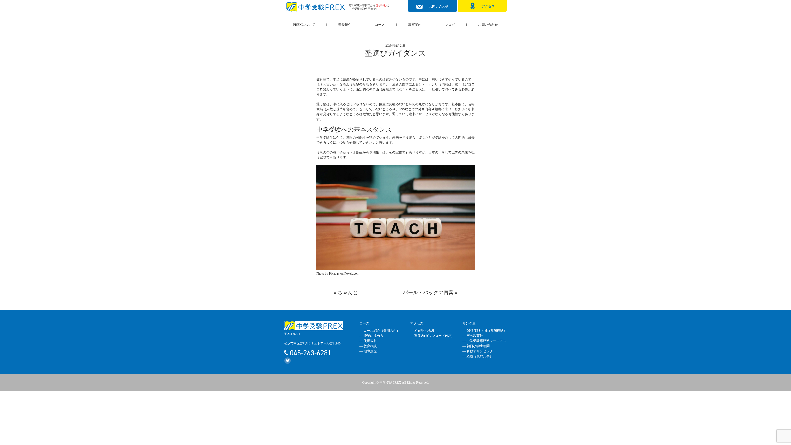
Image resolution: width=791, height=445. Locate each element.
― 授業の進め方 (371, 335)
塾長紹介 (344, 24)
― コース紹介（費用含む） (379, 330)
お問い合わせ (488, 24)
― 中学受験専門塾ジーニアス (484, 341)
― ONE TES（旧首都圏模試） (484, 330)
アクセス (416, 323)
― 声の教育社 (472, 335)
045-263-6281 (309, 353)
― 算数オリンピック (477, 351)
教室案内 (414, 24)
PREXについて (304, 24)
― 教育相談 (368, 346)
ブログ (450, 24)
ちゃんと (347, 292)
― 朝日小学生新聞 (476, 346)
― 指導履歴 (368, 351)
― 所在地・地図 (422, 330)
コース (380, 24)
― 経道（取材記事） (477, 356)
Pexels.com (351, 273)
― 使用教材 (368, 341)
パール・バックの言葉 (428, 292)
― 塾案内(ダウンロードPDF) (431, 335)
